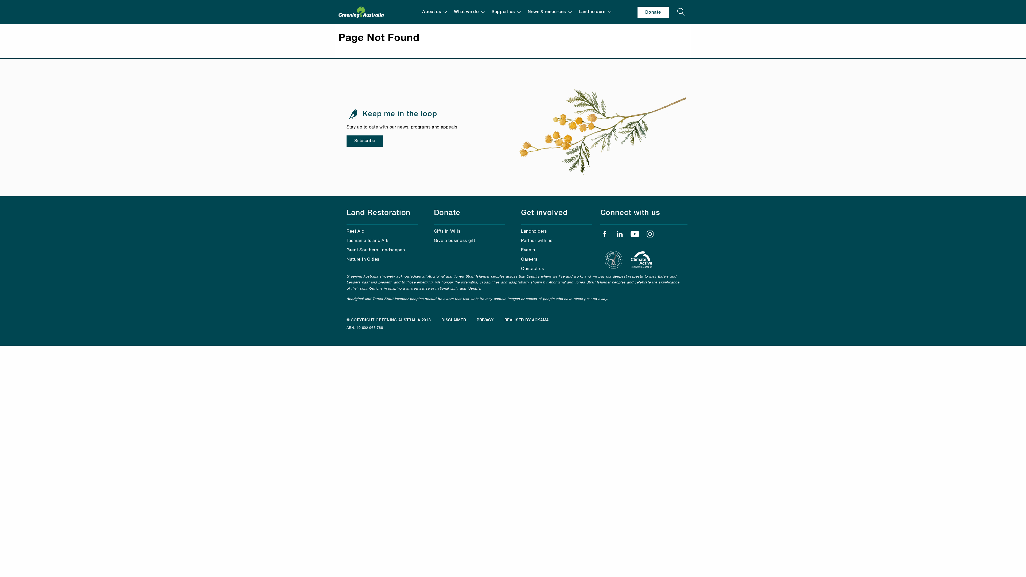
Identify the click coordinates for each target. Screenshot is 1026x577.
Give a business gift (454, 241)
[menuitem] (434, 12)
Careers (529, 260)
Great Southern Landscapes (376, 250)
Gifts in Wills (447, 231)
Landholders (592, 12)
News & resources (547, 12)
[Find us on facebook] (604, 235)
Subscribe (364, 141)
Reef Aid (355, 231)
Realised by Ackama (526, 320)
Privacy (485, 320)
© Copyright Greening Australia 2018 (389, 320)
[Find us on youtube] (635, 235)
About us (431, 12)
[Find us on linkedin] (619, 235)
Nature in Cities (363, 260)
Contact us (532, 269)
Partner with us (537, 241)
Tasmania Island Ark (367, 241)
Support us (503, 12)
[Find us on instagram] (650, 235)
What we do (466, 12)
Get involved (544, 213)
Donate (653, 12)
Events (528, 250)
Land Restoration (378, 213)
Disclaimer (453, 320)
